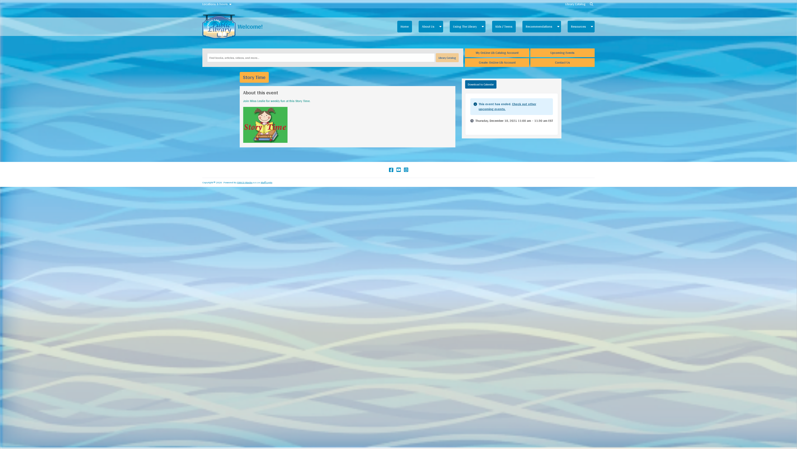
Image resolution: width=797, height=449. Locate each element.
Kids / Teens (503, 26)
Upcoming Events (562, 53)
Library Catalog (575, 4)
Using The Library (465, 26)
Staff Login (266, 182)
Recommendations (539, 26)
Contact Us (562, 62)
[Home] (219, 27)
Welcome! (250, 26)
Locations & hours (215, 4)
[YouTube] (398, 169)
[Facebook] (391, 169)
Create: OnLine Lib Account (497, 62)
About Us (428, 26)
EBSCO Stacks (245, 182)
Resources (578, 26)
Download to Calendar (481, 84)
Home (405, 26)
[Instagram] (406, 169)
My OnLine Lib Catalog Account (497, 53)
